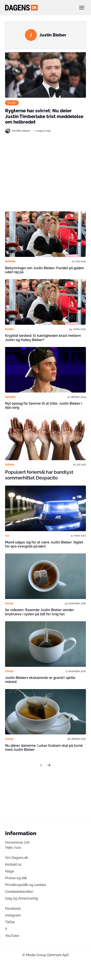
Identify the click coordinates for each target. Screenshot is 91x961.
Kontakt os (13, 864)
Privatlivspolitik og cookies (25, 885)
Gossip (9, 603)
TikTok (10, 922)
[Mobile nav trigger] (81, 7)
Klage (9, 871)
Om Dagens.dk (16, 858)
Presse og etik (16, 878)
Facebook (13, 909)
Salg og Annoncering (21, 898)
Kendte (12, 102)
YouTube (12, 936)
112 (7, 535)
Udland (9, 464)
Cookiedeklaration (19, 892)
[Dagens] (38, 8)
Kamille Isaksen (21, 130)
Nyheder (10, 261)
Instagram (13, 915)
